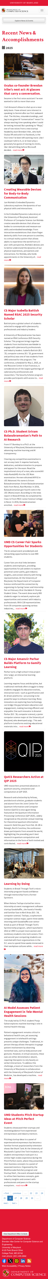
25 (5, 1198)
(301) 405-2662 (19, 1255)
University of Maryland (24, 3)
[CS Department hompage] (24, 1272)
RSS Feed (29, 1261)
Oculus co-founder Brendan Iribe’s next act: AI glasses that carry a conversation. (23, 89)
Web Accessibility (9, 1265)
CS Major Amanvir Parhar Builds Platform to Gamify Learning (22, 663)
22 (31, 1193)
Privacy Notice (24, 1265)
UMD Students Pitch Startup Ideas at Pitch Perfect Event (24, 1119)
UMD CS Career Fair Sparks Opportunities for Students (23, 544)
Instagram (17, 1261)
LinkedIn (23, 1261)
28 (21, 1198)
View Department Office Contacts (15, 1234)
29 (26, 1198)
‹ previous (16, 1193)
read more (18, 150)
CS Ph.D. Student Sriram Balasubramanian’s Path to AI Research (23, 435)
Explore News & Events (24, 20)
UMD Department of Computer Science (19, 10)
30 (32, 1198)
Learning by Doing (17, 884)
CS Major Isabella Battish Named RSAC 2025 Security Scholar (23, 314)
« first (6, 1193)
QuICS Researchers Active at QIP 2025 (23, 779)
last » (14, 1203)
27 (16, 1198)
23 (36, 1193)
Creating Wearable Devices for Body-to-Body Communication (22, 193)
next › (6, 1203)
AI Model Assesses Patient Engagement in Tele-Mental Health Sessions (23, 1012)
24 (42, 1193)
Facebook (4, 1261)
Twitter (10, 1261)
